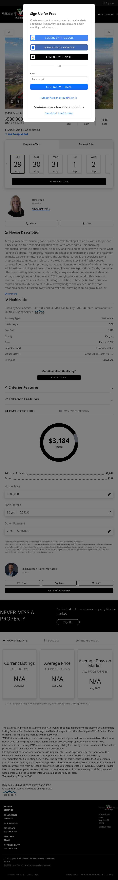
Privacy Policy (50, 113)
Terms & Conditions (65, 113)
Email (33, 73)
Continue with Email (59, 87)
